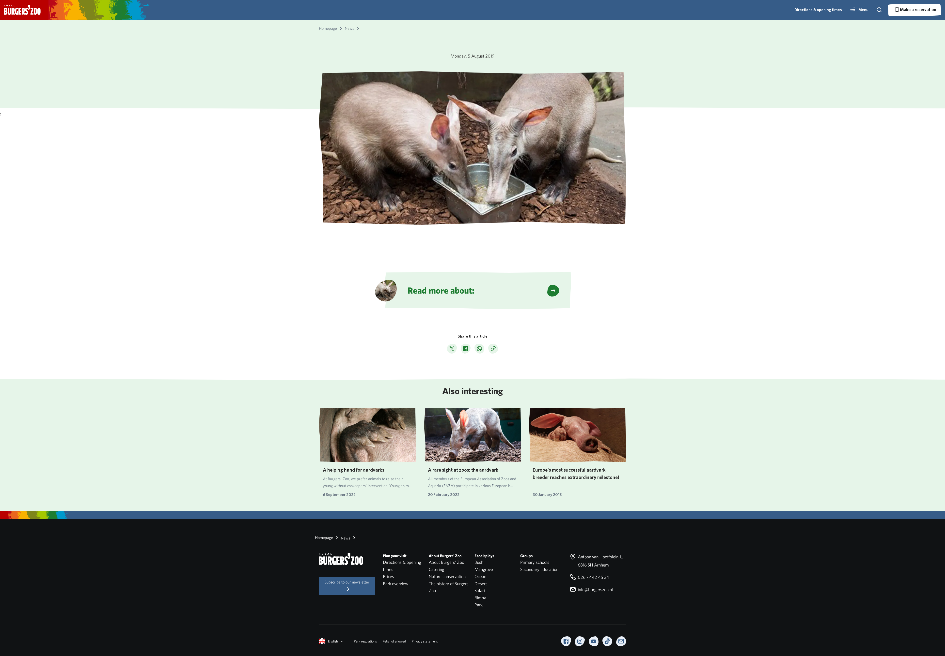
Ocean (480, 576)
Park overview (395, 583)
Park (478, 605)
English (333, 641)
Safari (479, 590)
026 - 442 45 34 (593, 577)
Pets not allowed (394, 641)
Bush (478, 562)
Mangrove (483, 569)
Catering (436, 569)
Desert (480, 583)
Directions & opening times (818, 9)
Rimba (480, 597)
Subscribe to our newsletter (347, 582)
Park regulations (365, 641)
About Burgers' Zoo (446, 562)
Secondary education (539, 569)
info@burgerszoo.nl (595, 589)
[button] (859, 9)
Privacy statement (425, 641)
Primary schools (534, 562)
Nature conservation (447, 576)
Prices (388, 576)
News (345, 538)
